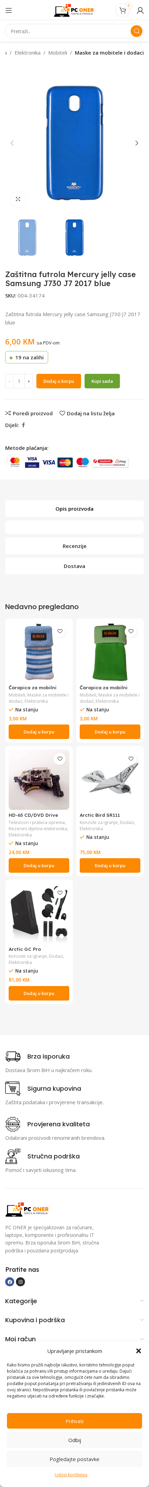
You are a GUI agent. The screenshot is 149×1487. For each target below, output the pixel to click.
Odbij (74, 1440)
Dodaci (127, 822)
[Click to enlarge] (18, 199)
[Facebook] (9, 1281)
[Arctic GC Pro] (39, 913)
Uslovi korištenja (71, 1475)
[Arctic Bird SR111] (110, 779)
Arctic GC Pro (25, 949)
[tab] (74, 508)
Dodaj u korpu (58, 381)
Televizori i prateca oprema (37, 822)
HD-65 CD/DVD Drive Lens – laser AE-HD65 (34, 817)
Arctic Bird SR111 (100, 815)
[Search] (136, 31)
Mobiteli (57, 52)
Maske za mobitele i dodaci (109, 52)
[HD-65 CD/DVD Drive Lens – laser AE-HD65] (39, 779)
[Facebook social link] (23, 425)
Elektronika (28, 52)
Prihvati (74, 1421)
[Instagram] (20, 1281)
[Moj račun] (140, 10)
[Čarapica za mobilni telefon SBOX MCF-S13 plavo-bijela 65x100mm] (39, 652)
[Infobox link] (37, 1056)
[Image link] (27, 1208)
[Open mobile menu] (9, 10)
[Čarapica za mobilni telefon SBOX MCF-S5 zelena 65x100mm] (110, 652)
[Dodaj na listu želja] (60, 631)
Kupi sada (102, 381)
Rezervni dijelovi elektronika (38, 828)
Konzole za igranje (99, 822)
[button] (138, 1350)
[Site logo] (74, 9)
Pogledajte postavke (74, 1459)
